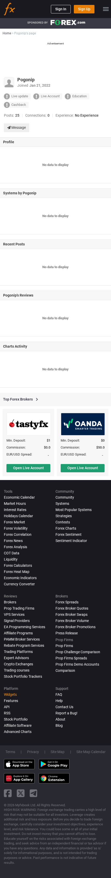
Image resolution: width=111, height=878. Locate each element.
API (7, 707)
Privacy (33, 752)
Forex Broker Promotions (76, 627)
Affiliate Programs (18, 633)
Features (11, 701)
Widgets (10, 694)
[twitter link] (21, 793)
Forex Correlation (17, 534)
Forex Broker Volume (72, 621)
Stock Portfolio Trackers (23, 676)
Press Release (67, 633)
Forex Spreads (67, 602)
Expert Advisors (16, 658)
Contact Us (64, 707)
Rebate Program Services (24, 645)
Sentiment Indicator (71, 541)
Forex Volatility (16, 528)
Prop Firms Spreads (71, 658)
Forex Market (14, 522)
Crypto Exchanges (18, 664)
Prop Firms (64, 646)
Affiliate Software (17, 725)
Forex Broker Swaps (72, 614)
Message (18, 127)
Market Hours (15, 503)
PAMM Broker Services (22, 639)
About (60, 719)
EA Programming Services (24, 627)
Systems (62, 503)
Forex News (13, 541)
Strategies (64, 516)
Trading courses (16, 670)
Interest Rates (15, 510)
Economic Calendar (19, 497)
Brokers (10, 602)
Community (65, 497)
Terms (10, 752)
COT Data (11, 553)
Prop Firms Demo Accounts (77, 664)
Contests (63, 522)
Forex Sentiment (69, 534)
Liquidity (11, 559)
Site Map (58, 752)
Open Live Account (28, 468)
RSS (7, 713)
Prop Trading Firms (19, 608)
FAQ (59, 694)
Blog (59, 725)
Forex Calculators (18, 565)
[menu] (106, 9)
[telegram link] (33, 793)
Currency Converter (19, 584)
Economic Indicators (20, 578)
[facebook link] (8, 793)
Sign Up (84, 9)
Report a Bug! (66, 713)
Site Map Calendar (91, 752)
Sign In (60, 9)
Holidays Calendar (18, 516)
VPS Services (14, 614)
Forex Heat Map (16, 572)
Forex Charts (66, 528)
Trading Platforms (18, 652)
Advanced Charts (17, 732)
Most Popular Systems (74, 510)
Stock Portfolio (16, 719)
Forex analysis (15, 547)
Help (59, 701)
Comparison (65, 670)
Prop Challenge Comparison (78, 652)
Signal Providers (17, 621)
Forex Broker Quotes (72, 608)
